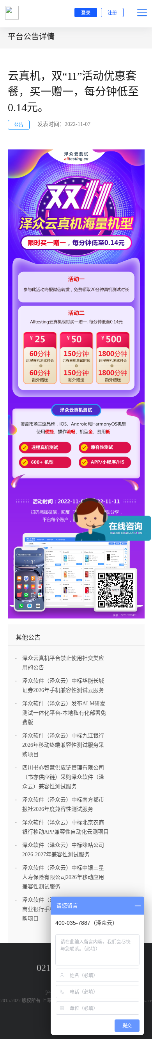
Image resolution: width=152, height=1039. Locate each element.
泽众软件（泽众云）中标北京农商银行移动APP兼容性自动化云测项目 (65, 827)
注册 (112, 13)
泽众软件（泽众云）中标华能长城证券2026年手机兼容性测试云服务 (63, 685)
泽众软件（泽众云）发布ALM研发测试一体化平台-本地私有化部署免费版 (64, 713)
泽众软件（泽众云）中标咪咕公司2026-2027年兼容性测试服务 (63, 849)
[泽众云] (12, 13)
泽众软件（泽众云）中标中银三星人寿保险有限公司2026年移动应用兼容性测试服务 (63, 877)
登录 (85, 13)
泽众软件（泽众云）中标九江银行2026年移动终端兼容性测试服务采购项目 (63, 745)
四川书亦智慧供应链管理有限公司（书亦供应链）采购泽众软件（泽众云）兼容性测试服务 (63, 777)
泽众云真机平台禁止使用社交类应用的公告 (63, 662)
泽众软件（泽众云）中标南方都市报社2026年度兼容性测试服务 (63, 804)
